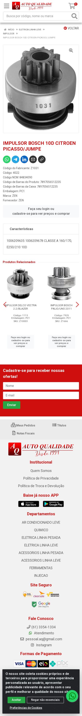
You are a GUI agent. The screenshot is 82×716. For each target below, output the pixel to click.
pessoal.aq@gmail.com (43, 639)
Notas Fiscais (25, 433)
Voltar (73, 28)
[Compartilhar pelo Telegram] (15, 159)
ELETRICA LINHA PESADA (41, 538)
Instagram (43, 645)
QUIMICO (41, 530)
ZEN (14, 195)
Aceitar (16, 699)
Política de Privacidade (41, 478)
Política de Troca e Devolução (41, 486)
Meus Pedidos (25, 425)
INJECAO (41, 576)
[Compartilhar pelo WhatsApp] (7, 159)
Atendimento (43, 633)
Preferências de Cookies (26, 707)
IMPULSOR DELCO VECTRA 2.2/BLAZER (21, 307)
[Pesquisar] (74, 16)
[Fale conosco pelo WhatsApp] (72, 696)
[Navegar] (5, 304)
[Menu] (6, 6)
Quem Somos (41, 471)
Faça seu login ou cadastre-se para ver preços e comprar (41, 211)
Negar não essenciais (45, 699)
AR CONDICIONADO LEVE (41, 522)
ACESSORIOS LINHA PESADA (41, 553)
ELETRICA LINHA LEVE (41, 545)
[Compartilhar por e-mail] (33, 159)
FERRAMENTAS (41, 568)
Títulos (61, 425)
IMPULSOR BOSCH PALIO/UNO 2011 (61, 307)
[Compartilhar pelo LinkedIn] (24, 159)
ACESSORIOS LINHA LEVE (41, 560)
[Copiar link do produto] (42, 159)
